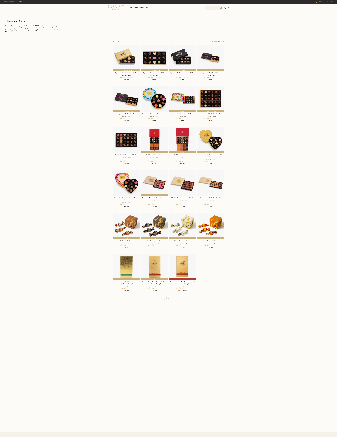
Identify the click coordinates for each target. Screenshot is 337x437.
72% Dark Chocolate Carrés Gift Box (183, 199)
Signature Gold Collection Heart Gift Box (211, 157)
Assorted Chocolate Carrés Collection (154, 199)
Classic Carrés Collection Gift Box (211, 199)
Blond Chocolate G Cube (210, 242)
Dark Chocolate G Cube (154, 242)
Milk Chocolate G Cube (126, 242)
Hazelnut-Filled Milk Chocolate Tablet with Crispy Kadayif (182, 284)
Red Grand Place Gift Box (154, 156)
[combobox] (214, 8)
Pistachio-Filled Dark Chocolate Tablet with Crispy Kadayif (154, 284)
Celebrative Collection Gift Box (182, 115)
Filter (115, 41)
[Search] (221, 8)
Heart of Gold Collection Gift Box (211, 115)
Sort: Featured (217, 41)
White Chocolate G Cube (182, 242)
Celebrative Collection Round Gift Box (154, 115)
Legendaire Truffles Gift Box (210, 74)
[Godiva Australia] (116, 8)
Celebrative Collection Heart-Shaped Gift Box (126, 200)
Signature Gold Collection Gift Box (126, 74)
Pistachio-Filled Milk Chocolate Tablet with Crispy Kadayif (126, 284)
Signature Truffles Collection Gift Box (182, 73)
